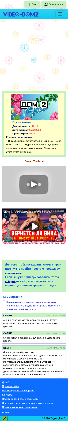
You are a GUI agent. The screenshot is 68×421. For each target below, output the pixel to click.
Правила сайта (10, 386)
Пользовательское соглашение (19, 407)
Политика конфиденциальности (20, 398)
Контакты (7, 394)
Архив (5, 412)
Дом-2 (5, 382)
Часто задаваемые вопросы (18, 390)
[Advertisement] (34, 56)
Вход (34, 4)
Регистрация (55, 4)
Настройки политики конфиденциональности (28, 403)
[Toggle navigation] (60, 13)
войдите (10, 281)
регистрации (13, 273)
